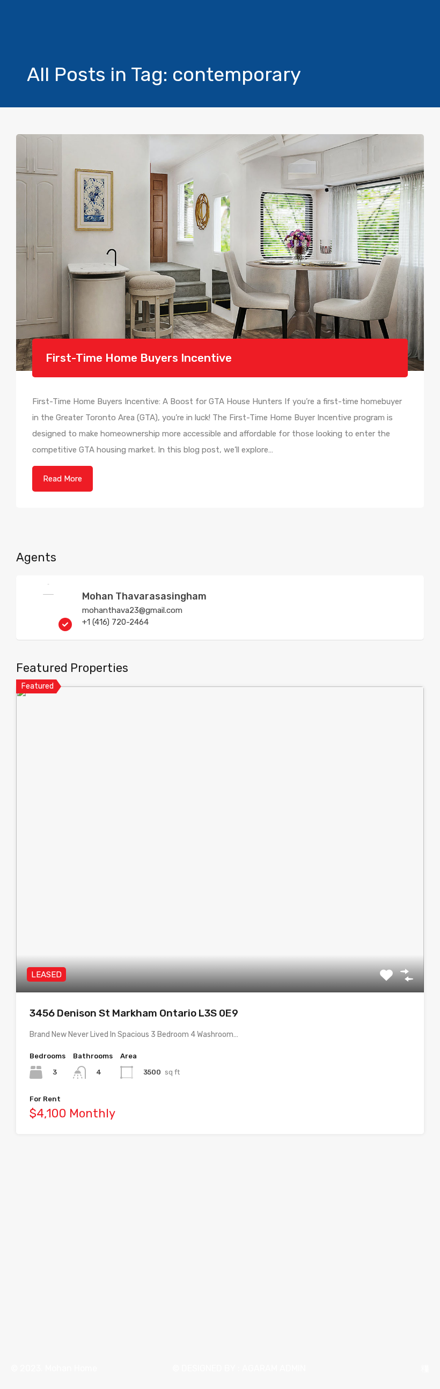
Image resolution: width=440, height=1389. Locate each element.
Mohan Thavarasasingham (144, 596)
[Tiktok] (425, 1368)
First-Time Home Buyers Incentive (139, 357)
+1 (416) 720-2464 (115, 622)
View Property (220, 930)
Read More (62, 479)
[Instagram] (405, 1368)
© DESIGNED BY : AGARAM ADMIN (239, 1368)
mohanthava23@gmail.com (132, 610)
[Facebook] (385, 1368)
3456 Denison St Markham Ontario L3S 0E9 (134, 1013)
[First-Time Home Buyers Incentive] (220, 252)
